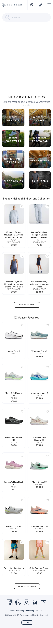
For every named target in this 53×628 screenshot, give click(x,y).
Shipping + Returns (35, 610)
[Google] (18, 602)
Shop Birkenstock (40, 82)
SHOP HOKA (42, 44)
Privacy (20, 610)
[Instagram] (26, 602)
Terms (13, 610)
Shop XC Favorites (40, 63)
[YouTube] (43, 602)
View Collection (27, 305)
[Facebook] (9, 602)
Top (27, 622)
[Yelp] (35, 602)
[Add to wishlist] (22, 206)
